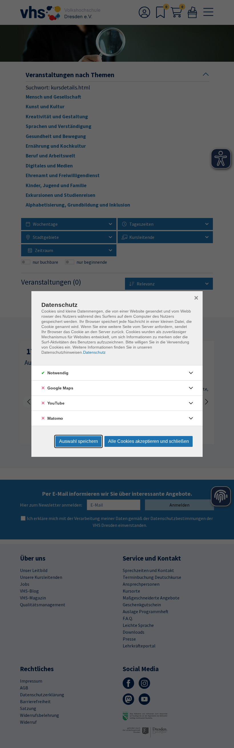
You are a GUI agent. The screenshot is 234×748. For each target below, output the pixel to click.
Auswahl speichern (78, 441)
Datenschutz (94, 352)
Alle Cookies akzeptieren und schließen (148, 441)
